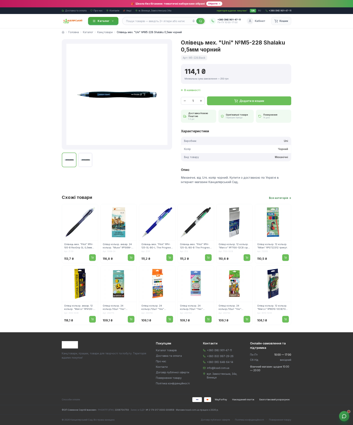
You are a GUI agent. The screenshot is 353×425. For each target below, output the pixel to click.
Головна (73, 32)
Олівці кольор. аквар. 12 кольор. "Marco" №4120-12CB (78, 307)
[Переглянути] (93, 209)
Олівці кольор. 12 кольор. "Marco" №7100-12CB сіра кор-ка (234, 246)
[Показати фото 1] (69, 160)
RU (259, 10)
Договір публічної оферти (172, 372)
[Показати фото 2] (85, 160)
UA (253, 10)
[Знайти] (200, 21)
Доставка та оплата (76, 10)
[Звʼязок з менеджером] (344, 416)
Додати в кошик (251, 101)
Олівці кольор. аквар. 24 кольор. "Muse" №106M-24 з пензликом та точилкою (118, 246)
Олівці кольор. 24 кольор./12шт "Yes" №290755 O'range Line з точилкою (155, 307)
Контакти (114, 10)
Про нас (98, 10)
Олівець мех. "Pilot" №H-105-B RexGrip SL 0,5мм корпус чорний (78, 246)
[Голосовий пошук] (193, 21)
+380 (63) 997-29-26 (220, 356)
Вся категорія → (280, 197)
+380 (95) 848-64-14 (220, 362)
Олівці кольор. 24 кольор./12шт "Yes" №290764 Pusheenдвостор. (191, 307)
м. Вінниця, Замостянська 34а (155, 10)
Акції (129, 10)
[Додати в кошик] (92, 257)
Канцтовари (105, 32)
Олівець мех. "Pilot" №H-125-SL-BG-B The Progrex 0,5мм (195, 246)
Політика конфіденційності (173, 383)
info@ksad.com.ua (218, 367)
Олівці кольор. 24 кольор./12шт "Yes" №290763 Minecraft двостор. (230, 307)
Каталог (103, 20)
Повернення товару (169, 377)
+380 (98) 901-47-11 (219, 350)
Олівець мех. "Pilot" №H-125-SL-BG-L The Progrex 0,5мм (156, 246)
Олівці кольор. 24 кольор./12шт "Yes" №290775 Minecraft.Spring (118, 307)
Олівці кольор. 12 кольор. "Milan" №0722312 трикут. (272, 246)
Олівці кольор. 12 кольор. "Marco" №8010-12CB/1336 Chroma (272, 307)
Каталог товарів (166, 350)
